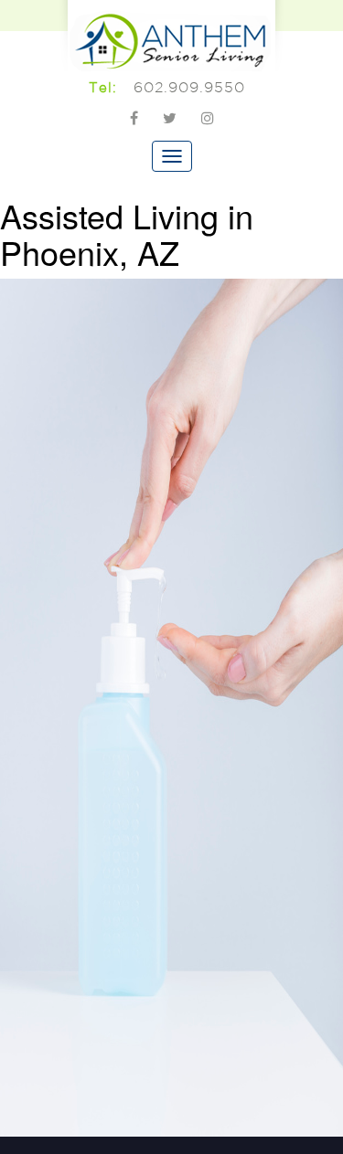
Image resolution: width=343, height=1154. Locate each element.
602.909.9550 (189, 87)
